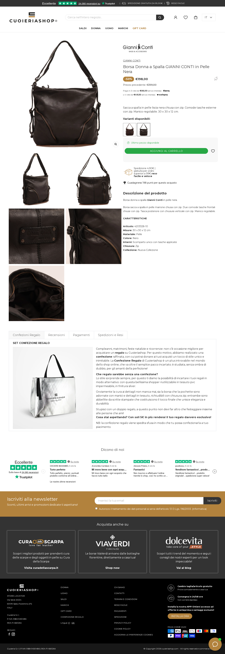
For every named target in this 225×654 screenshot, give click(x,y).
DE (73, 623)
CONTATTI (119, 593)
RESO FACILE (120, 605)
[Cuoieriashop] (33, 17)
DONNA (65, 587)
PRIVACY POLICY (122, 623)
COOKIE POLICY (122, 629)
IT (69, 623)
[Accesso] (175, 17)
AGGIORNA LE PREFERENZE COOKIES (133, 634)
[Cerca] (160, 17)
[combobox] (110, 17)
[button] (195, 17)
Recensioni (56, 335)
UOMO (64, 593)
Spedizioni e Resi (110, 335)
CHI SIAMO (119, 587)
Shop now (112, 567)
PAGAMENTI (120, 611)
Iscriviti (212, 500)
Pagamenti (81, 335)
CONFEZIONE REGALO (72, 617)
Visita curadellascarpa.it (41, 567)
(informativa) (199, 508)
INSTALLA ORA (180, 616)
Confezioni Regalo (26, 335)
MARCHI (65, 605)
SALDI (64, 599)
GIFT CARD (66, 611)
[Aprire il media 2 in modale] (65, 93)
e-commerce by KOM (207, 648)
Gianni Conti (132, 60)
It (206, 17)
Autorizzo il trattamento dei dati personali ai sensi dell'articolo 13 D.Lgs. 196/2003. (153, 508)
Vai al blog (183, 567)
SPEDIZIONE (120, 617)
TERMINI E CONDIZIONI (125, 599)
